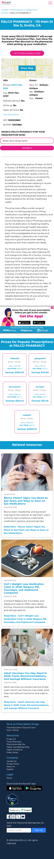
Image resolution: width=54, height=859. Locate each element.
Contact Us (11, 761)
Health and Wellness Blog (18, 747)
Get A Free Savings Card (27, 53)
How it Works (13, 730)
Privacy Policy (13, 764)
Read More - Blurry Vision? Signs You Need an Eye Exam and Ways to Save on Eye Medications (26, 529)
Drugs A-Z (11, 739)
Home (4, 10)
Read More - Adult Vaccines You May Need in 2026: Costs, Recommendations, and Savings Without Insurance (26, 705)
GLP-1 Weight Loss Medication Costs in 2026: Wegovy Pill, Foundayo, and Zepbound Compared (24, 588)
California (30, 10)
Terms (9, 778)
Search (27, 148)
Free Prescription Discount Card (21, 727)
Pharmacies (16, 10)
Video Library (12, 752)
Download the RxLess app (21, 783)
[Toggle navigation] (50, 3)
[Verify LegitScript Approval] (12, 799)
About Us (11, 766)
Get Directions (11, 114)
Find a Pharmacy (14, 742)
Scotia (4, 13)
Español (10, 769)
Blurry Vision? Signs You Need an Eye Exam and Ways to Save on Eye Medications (26, 500)
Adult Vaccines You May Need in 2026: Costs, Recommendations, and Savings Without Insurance (25, 676)
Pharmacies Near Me (16, 744)
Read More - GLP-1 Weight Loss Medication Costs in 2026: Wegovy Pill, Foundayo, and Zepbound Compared (25, 619)
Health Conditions (14, 750)
